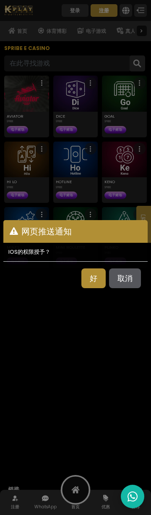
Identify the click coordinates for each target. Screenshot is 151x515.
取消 (125, 278)
